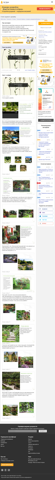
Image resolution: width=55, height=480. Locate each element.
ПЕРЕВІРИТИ (43, 431)
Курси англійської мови (34, 453)
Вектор (2, 446)
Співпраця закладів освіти (7, 460)
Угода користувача (5, 477)
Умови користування (14, 477)
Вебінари (3, 441)
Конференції (4, 442)
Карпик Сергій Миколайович (45, 32)
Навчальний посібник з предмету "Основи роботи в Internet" (45, 187)
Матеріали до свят (33, 460)
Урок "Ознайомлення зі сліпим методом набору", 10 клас (46, 179)
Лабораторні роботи (33, 444)
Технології (40, 35)
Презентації (41, 37)
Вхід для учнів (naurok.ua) (34, 459)
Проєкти (30, 446)
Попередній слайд (7, 70)
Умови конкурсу (45, 8)
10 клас (45, 35)
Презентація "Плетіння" (44, 159)
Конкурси (30, 448)
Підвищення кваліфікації (7, 439)
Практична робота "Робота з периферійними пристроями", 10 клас (46, 171)
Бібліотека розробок (33, 441)
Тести (29, 442)
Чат (29, 451)
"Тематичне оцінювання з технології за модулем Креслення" (45, 153)
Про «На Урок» (4, 459)
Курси (2, 444)
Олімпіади (30, 449)
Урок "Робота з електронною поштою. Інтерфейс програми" (46, 201)
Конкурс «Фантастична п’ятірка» (36, 462)
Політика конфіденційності (26, 477)
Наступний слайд (30, 70)
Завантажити (46, 23)
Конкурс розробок (12, 8)
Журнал (30, 439)
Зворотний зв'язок (7, 464)
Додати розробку (46, 120)
